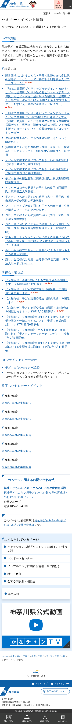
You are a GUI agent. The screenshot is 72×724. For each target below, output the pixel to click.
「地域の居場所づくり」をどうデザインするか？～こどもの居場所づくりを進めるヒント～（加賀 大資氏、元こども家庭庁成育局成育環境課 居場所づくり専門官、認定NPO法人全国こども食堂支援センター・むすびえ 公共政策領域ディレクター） (37, 96)
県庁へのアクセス (55, 691)
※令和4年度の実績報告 (16, 451)
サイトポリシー (61, 683)
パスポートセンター (20, 558)
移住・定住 (14, 573)
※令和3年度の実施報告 (16, 467)
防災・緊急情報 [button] (58, 6)
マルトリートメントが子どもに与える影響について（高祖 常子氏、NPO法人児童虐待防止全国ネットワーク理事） (37, 241)
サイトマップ (41, 683)
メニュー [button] (67, 6)
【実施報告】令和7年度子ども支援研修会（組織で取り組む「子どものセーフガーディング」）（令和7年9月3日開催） (37, 333)
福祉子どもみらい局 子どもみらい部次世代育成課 (35, 487)
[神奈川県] (9, 691)
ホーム (5, 656)
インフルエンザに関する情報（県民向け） (34, 566)
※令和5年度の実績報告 (16, 435)
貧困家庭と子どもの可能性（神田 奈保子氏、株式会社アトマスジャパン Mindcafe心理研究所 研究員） (37, 151)
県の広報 (13, 594)
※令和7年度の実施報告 (16, 402)
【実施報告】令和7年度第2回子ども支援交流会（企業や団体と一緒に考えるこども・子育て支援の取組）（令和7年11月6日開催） (37, 320)
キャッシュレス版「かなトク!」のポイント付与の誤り (37, 548)
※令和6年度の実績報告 (16, 418)
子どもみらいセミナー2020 (22, 367)
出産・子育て (37, 656)
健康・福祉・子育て (19, 656)
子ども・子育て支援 (55, 656)
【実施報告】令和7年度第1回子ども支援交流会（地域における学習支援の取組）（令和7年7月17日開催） (37, 346)
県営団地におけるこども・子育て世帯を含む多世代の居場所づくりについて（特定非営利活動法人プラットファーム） (37, 79)
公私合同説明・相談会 (21, 581)
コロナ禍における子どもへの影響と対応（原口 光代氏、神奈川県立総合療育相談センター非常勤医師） (37, 228)
